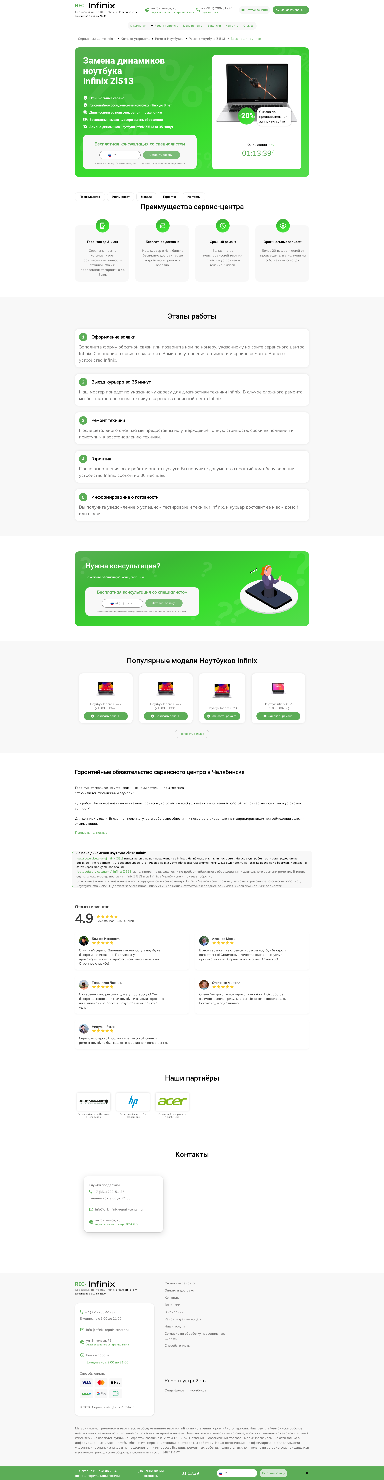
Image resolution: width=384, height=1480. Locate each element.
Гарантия (169, 197)
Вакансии (214, 25)
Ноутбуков (198, 1390)
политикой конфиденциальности (169, 163)
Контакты (232, 25)
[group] (93, 1106)
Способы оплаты (177, 1345)
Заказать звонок (292, 10)
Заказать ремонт (107, 716)
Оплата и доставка (179, 1290)
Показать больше (192, 734)
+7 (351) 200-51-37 (216, 8)
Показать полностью (91, 832)
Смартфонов (174, 1390)
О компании (138, 25)
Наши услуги (175, 1326)
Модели (146, 197)
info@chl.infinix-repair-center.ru (119, 1209)
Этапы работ (120, 197)
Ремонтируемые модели (183, 1319)
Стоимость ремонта (180, 1283)
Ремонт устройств (166, 25)
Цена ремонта (193, 25)
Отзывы (248, 25)
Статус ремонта (257, 10)
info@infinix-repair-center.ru (107, 1330)
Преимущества (90, 197)
